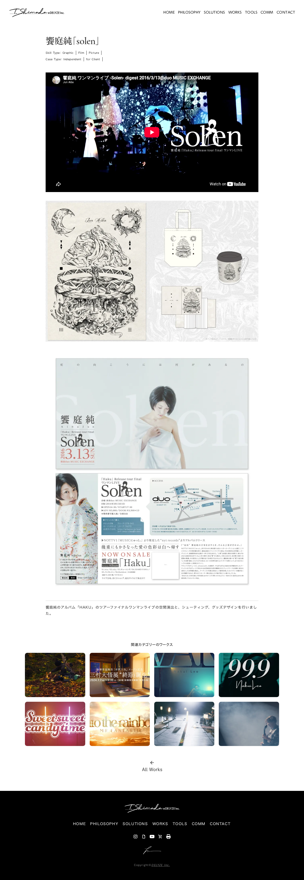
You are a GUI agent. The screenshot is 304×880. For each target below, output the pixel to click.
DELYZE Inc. (160, 865)
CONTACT (286, 12)
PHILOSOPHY (189, 12)
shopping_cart (160, 836)
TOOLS (251, 12)
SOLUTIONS (214, 12)
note (144, 836)
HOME (169, 12)
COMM (267, 12)
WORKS (235, 12)
